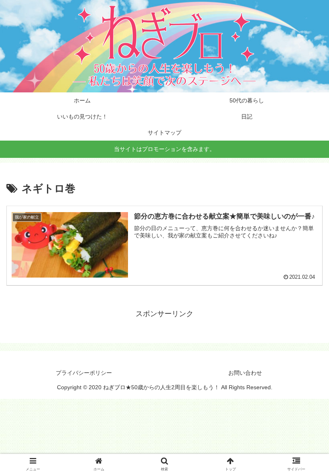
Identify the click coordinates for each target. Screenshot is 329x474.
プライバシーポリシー (84, 373)
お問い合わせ (245, 373)
